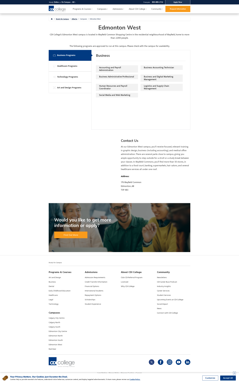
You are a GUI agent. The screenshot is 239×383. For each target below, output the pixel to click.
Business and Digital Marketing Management (158, 78)
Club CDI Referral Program (131, 277)
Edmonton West (55, 344)
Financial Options (92, 286)
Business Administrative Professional (116, 77)
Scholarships (90, 299)
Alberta (74, 19)
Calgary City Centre (56, 318)
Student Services (164, 295)
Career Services (163, 290)
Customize (210, 378)
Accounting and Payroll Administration (110, 69)
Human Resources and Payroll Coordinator (113, 87)
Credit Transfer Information (96, 282)
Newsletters (162, 277)
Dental (51, 286)
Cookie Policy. (135, 379)
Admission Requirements (95, 277)
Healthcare (53, 295)
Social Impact (162, 304)
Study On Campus (62, 19)
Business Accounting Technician (159, 67)
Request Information (178, 9)
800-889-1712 (157, 2)
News (159, 308)
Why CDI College (127, 286)
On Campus (65, 2)
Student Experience (93, 304)
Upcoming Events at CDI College (170, 299)
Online (56, 2)
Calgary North (54, 322)
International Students (94, 290)
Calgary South (54, 327)
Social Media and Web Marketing (114, 95)
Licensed (124, 282)
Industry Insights (164, 286)
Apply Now (177, 2)
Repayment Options (93, 295)
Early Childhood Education (60, 290)
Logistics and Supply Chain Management (156, 87)
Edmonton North (56, 335)
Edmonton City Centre (58, 331)
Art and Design (55, 277)
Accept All (228, 378)
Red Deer (52, 349)
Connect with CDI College (167, 313)
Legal (51, 299)
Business (52, 282)
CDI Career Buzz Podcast (167, 282)
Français (146, 2)
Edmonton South (56, 340)
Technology (54, 304)
